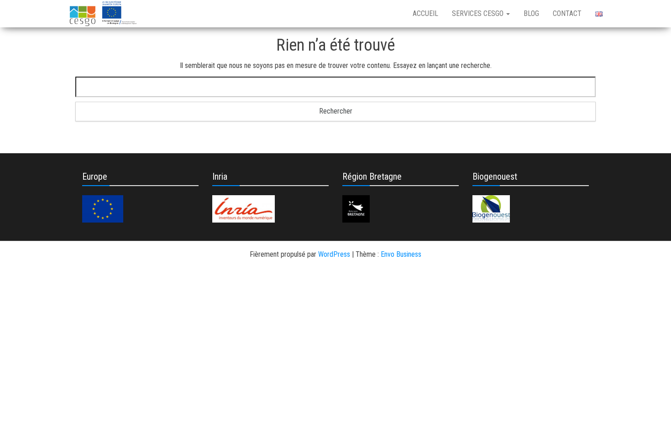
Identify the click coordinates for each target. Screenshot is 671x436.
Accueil (425, 13)
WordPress (334, 254)
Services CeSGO (478, 13)
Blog (531, 13)
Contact (567, 13)
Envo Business (401, 254)
